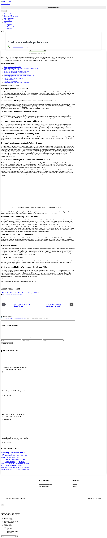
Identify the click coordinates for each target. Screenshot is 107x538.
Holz (14, 294)
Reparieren (9, 28)
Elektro (12, 455)
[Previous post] (3, 304)
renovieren (5, 465)
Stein (16, 467)
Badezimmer (13, 452)
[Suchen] (16, 536)
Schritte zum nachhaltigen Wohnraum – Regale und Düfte (18, 82)
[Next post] (71, 304)
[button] (2, 31)
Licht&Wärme (10, 462)
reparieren (12, 466)
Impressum (98, 498)
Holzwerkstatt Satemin (44, 486)
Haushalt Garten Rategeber (45, 484)
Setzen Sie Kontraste (9, 79)
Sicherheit (12, 467)
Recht (27, 463)
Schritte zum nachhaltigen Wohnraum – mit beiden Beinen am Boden (21, 68)
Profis (8, 25)
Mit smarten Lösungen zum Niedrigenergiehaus (15, 72)
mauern (2, 463)
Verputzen (3, 469)
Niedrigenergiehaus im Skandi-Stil (12, 67)
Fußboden (3, 457)
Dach (25, 452)
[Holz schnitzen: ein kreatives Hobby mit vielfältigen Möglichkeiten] (15, 411)
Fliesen (26, 455)
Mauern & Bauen (8, 21)
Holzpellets (54, 127)
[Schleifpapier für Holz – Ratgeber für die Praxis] (15, 387)
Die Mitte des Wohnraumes (10, 81)
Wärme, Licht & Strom (9, 15)
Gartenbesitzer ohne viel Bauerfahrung (22, 305)
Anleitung (5, 452)
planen (23, 463)
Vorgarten (7, 469)
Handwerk (13, 457)
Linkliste (75, 484)
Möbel (6, 463)
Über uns (75, 486)
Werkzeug (9, 24)
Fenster (23, 455)
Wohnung (23, 469)
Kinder (17, 459)
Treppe (25, 467)
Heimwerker (5, 459)
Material (22, 462)
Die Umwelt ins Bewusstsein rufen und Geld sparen (16, 71)
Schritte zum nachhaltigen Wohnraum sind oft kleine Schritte (19, 75)
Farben (18, 455)
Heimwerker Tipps (5, 4)
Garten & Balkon (8, 14)
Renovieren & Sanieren (12, 26)
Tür (28, 467)
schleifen (2, 467)
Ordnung (18, 463)
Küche (2, 461)
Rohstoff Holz (6, 115)
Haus (17, 457)
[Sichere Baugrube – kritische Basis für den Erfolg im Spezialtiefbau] (15, 364)
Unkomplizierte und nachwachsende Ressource (15, 69)
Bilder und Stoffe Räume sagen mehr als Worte (15, 77)
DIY (12, 294)
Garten (8, 457)
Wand (11, 469)
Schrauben (6, 467)
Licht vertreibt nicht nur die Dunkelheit (13, 78)
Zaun (27, 469)
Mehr (5, 22)
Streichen (20, 467)
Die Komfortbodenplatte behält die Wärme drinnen (16, 74)
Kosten (22, 459)
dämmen (8, 294)
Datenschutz (91, 498)
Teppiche (24, 107)
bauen (3, 294)
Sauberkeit (19, 465)
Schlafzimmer (25, 465)
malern (16, 461)
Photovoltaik (37, 127)
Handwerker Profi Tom (18, 47)
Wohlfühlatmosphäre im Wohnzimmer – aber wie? (53, 305)
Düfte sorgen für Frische (55, 273)
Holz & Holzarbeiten (9, 18)
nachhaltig (19, 294)
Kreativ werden (7, 19)
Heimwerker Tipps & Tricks (11, 16)
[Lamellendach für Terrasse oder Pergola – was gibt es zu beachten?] (15, 435)
